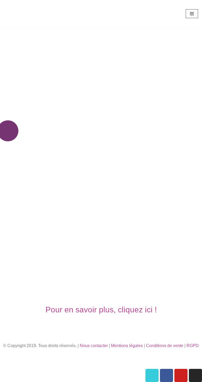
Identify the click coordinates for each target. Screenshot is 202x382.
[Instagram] (195, 375)
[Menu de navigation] (192, 13)
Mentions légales (127, 345)
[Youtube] (181, 375)
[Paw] (152, 375)
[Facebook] (166, 375)
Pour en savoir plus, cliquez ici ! (101, 309)
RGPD (192, 345)
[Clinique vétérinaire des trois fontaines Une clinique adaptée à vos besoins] (20, 14)
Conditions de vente (164, 345)
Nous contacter (94, 345)
